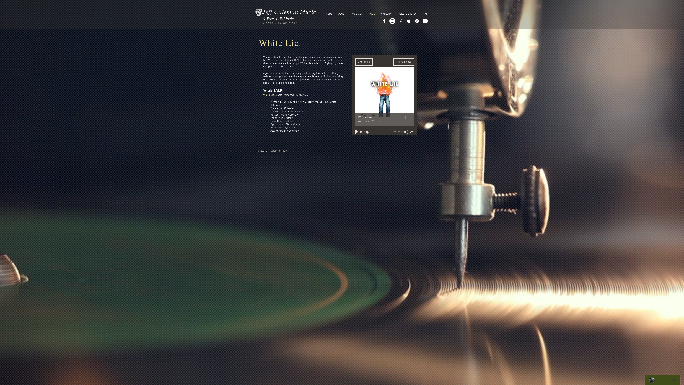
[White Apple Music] (409, 21)
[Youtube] (425, 21)
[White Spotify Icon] (417, 21)
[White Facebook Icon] (384, 21)
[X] (401, 21)
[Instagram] (392, 21)
